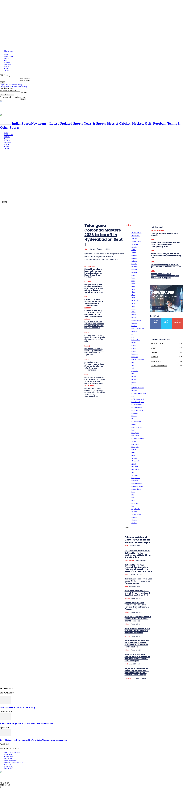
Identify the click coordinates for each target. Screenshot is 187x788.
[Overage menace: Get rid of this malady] (5, 703)
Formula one (134, 354)
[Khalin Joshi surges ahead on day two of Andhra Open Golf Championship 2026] (5, 719)
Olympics (134, 458)
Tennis (6, 70)
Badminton (134, 255)
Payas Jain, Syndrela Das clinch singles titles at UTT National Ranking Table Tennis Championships (94, 392)
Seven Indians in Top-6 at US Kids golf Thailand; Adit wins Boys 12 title (166, 266)
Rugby (133, 506)
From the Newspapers (137, 359)
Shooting (134, 517)
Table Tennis (89, 385)
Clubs (133, 298)
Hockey (7, 62)
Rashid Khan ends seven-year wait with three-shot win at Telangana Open (93, 302)
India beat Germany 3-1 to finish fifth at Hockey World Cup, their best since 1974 (93, 313)
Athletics (133, 250)
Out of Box (134, 475)
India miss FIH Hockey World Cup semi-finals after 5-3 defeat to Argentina (93, 352)
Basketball (134, 264)
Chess (133, 286)
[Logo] (5, 110)
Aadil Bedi (134, 238)
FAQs (132, 337)
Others (133, 472)
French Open (134, 357)
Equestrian (134, 323)
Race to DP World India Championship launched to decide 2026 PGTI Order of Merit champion (94, 380)
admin (4, 212)
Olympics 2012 (135, 461)
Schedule (134, 511)
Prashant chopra (136, 489)
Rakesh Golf (134, 503)
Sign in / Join (8, 51)
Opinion (133, 464)
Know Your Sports (136, 427)
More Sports (89, 266)
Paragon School (135, 478)
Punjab (133, 492)
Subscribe (177, 319)
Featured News (135, 340)
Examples (134, 331)
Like (156, 319)
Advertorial (134, 244)
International (134, 413)
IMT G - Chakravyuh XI (137, 399)
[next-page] (182, 507)
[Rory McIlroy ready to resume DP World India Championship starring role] (5, 736)
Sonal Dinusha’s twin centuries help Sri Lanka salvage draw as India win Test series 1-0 (94, 325)
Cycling (133, 314)
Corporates (134, 300)
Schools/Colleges (136, 514)
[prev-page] (179, 507)
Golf (5, 60)
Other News (134, 466)
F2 (132, 334)
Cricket (6, 68)
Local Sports (8, 56)
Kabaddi (133, 424)
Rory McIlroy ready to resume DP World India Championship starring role (166, 255)
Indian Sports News (136, 404)
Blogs (133, 275)
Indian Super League (137, 410)
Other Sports (135, 469)
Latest (6, 55)
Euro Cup (134, 326)
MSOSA (133, 450)
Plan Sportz (134, 480)
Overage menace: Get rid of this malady (13, 86)
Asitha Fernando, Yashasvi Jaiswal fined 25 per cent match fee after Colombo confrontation (94, 366)
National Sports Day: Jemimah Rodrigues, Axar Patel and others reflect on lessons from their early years (93, 288)
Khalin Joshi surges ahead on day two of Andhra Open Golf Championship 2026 (165, 244)
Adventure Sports (136, 241)
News (133, 452)
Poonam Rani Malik (136, 483)
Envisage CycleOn (136, 320)
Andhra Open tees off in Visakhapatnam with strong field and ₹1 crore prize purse (165, 276)
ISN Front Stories (136, 421)
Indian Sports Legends (137, 402)
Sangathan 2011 (135, 509)
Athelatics (134, 247)
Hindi (132, 374)
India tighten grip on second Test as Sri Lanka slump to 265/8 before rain (94, 338)
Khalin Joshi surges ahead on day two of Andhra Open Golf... (27, 723)
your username (25, 78)
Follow (166, 319)
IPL (132, 419)
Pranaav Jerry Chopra (137, 486)
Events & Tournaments (137, 328)
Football (7, 58)
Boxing (133, 278)
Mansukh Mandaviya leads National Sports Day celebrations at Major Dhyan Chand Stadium (93, 273)
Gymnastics (134, 371)
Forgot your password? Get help (11, 85)
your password (25, 80)
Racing (6, 66)
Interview (7, 64)
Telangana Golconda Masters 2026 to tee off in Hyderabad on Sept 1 (77, 207)
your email (23, 92)
